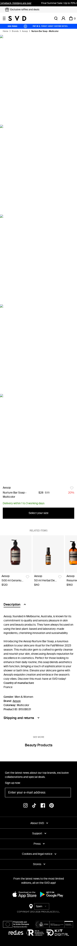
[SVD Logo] (17, 18)
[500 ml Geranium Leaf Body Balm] (16, 554)
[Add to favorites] (71, 488)
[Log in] (63, 18)
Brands (15, 31)
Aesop (25, 31)
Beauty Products (38, 745)
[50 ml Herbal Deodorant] (48, 554)
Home (5, 31)
